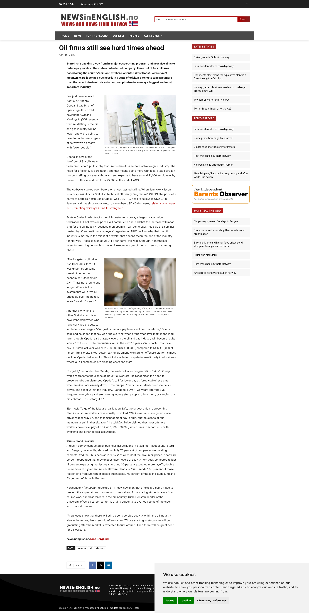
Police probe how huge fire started (213, 138)
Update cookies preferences (124, 607)
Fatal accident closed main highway (214, 66)
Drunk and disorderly (205, 255)
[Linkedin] (108, 565)
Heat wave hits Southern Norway (212, 155)
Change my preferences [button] (212, 600)
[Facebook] (247, 4)
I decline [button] (186, 600)
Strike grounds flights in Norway (211, 57)
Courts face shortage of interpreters (214, 146)
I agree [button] (170, 600)
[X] (100, 565)
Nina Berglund (99, 539)
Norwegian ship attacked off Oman (213, 164)
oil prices (99, 548)
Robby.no (103, 607)
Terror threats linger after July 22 (212, 108)
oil (91, 548)
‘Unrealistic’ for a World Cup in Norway (215, 272)
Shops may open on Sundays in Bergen (216, 221)
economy (81, 548)
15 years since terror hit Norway (211, 99)
